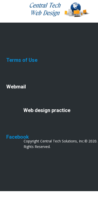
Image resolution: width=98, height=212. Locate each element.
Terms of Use (21, 60)
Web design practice (46, 110)
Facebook (17, 137)
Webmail (16, 87)
